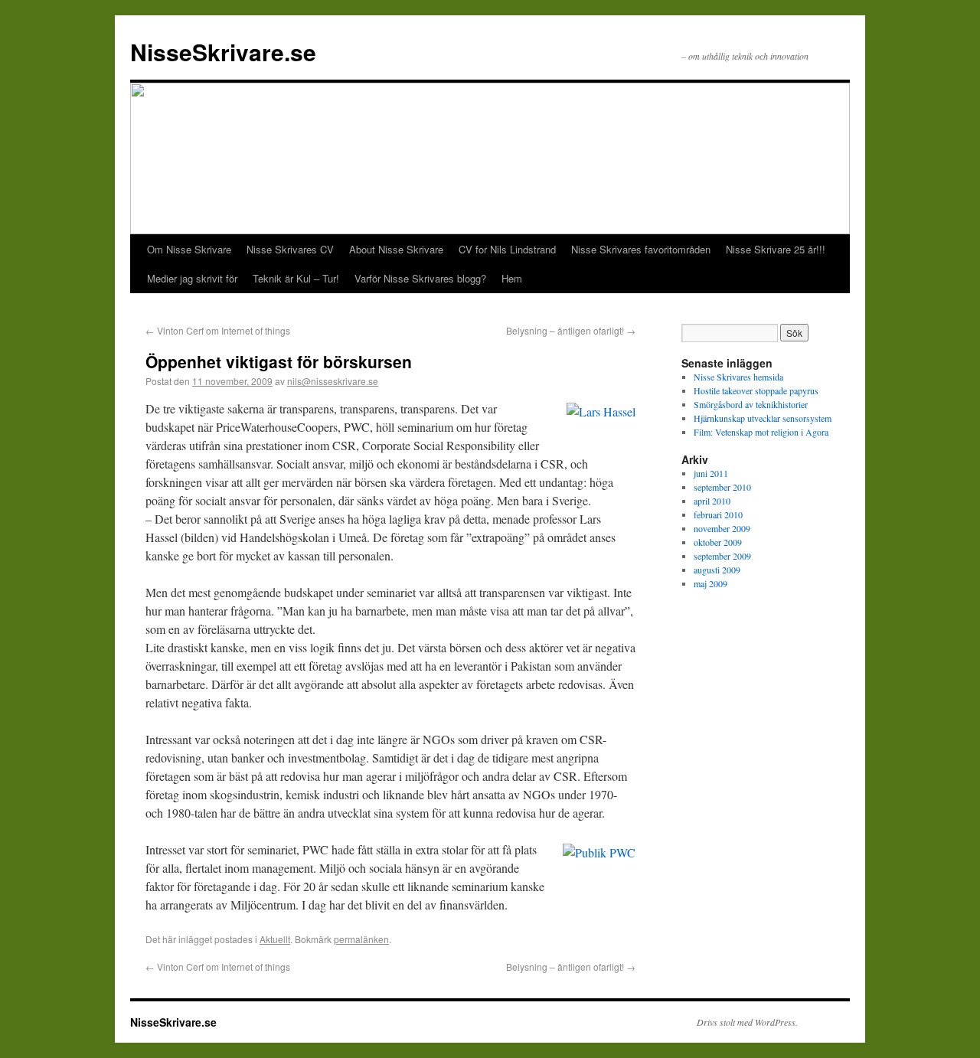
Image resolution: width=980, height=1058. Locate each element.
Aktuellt (275, 938)
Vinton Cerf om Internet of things (217, 330)
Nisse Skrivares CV (290, 249)
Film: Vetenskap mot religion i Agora (761, 432)
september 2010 (722, 487)
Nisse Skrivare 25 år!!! (775, 249)
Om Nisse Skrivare (189, 249)
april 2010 (712, 501)
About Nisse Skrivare (396, 249)
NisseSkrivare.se (223, 51)
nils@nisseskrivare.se (332, 380)
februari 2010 (718, 514)
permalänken (361, 938)
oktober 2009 (718, 542)
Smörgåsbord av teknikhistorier (751, 404)
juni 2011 (711, 473)
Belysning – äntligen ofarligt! (570, 330)
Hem (511, 278)
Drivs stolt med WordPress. (747, 1022)
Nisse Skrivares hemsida (738, 377)
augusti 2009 (717, 569)
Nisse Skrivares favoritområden (640, 249)
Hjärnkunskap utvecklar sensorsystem (762, 418)
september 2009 (722, 556)
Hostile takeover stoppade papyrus (756, 390)
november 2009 (722, 528)
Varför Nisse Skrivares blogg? (420, 278)
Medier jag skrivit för (192, 278)
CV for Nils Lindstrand (507, 249)
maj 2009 (710, 583)
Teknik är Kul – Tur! (296, 278)
